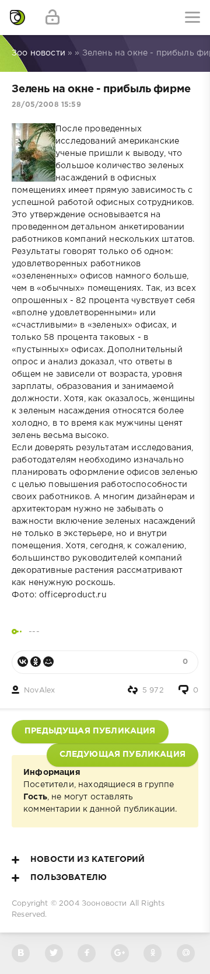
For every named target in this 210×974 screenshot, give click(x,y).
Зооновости (104, 903)
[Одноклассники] (35, 661)
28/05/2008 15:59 (46, 105)
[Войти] (52, 17)
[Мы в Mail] (186, 953)
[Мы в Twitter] (54, 953)
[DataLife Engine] (17, 17)
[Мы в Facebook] (87, 953)
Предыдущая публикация (90, 731)
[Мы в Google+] (120, 953)
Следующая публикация (123, 754)
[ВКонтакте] (23, 661)
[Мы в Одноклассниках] (153, 953)
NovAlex (39, 690)
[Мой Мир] (48, 661)
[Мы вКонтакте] (21, 953)
